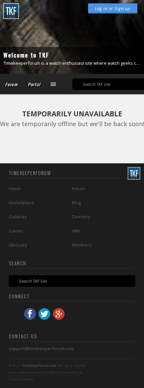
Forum (11, 84)
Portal (34, 84)
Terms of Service (21, 379)
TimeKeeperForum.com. (39, 365)
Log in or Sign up (113, 8)
